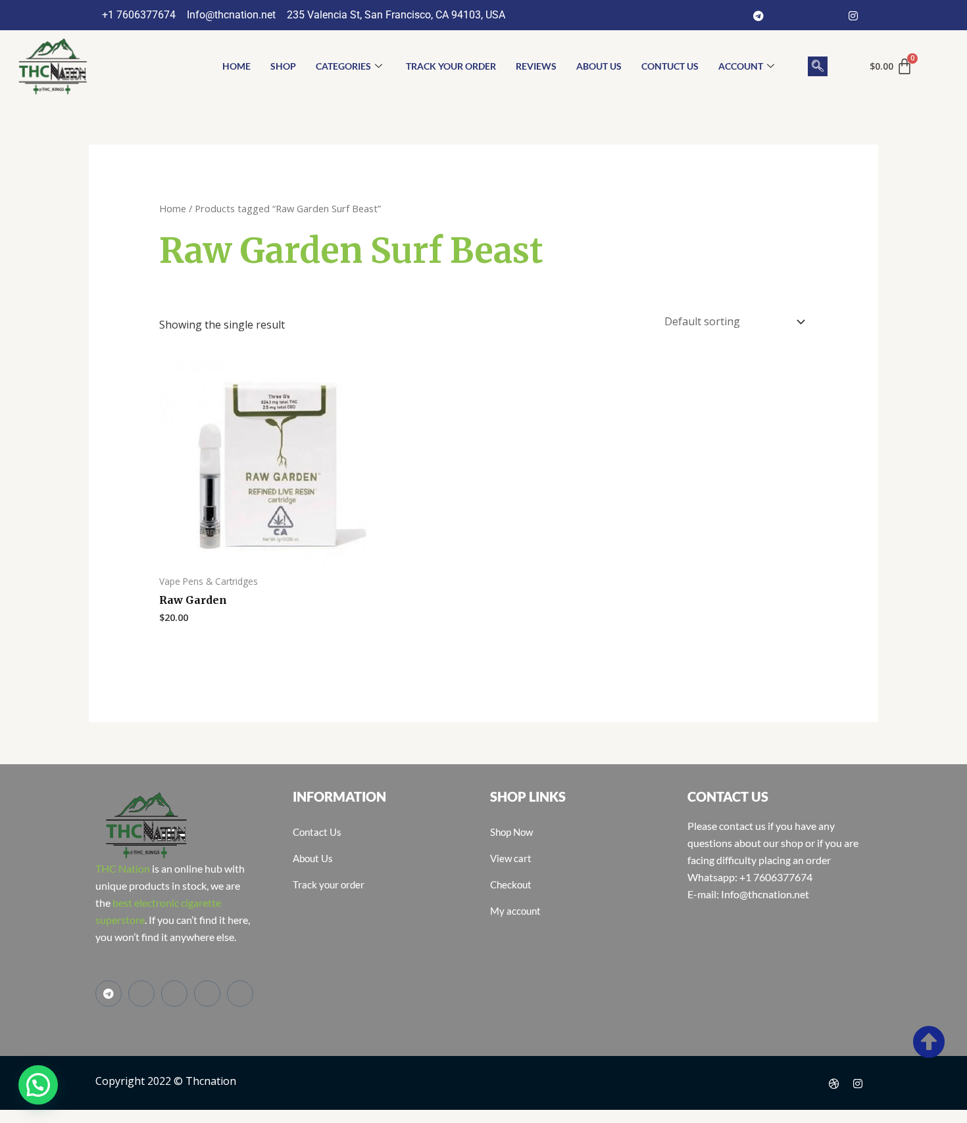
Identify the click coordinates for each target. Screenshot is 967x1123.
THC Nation (122, 868)
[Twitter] (806, 15)
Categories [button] (343, 66)
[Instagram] (853, 15)
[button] (818, 66)
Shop (283, 66)
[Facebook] (782, 15)
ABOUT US (599, 66)
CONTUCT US (670, 66)
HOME (236, 66)
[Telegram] (758, 15)
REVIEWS (536, 66)
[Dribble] (834, 1083)
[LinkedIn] (829, 15)
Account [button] (740, 66)
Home (172, 208)
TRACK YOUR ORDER (451, 66)
